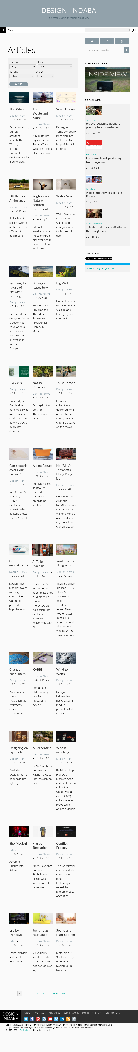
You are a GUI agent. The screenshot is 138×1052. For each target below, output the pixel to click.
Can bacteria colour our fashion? (18, 469)
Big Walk (62, 283)
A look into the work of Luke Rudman (104, 194)
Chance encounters (17, 671)
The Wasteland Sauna (40, 113)
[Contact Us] (74, 1019)
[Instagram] (44, 1019)
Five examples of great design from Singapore (104, 160)
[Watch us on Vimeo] (56, 1019)
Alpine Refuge (42, 465)
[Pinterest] (38, 1019)
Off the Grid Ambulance (18, 198)
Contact (40, 1012)
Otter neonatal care (19, 563)
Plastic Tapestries (40, 845)
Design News (18, 115)
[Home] (69, 12)
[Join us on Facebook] (107, 41)
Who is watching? (63, 750)
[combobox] (107, 30)
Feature (14, 62)
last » (64, 993)
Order (39, 71)
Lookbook (91, 189)
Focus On (91, 154)
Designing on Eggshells (18, 750)
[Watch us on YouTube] (50, 1019)
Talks (12, 849)
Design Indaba (26, 1030)
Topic (41, 62)
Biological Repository (40, 285)
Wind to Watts (62, 671)
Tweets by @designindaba (101, 268)
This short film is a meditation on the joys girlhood (106, 229)
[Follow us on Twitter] (92, 41)
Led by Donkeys (15, 932)
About (28, 1012)
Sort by (13, 71)
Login (85, 1012)
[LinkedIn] (62, 1019)
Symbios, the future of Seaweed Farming (18, 289)
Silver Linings (65, 109)
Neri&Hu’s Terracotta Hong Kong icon (64, 472)
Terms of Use (112, 1012)
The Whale (17, 109)
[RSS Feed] (68, 1019)
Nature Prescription (41, 384)
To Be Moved (65, 382)
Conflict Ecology (61, 845)
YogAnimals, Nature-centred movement (41, 202)
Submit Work (71, 1012)
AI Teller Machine (38, 563)
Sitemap (96, 1012)
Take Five (91, 120)
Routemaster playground (65, 563)
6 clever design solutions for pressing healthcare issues (103, 125)
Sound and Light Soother (65, 932)
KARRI (37, 669)
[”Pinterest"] (122, 41)
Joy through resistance (41, 932)
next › (55, 993)
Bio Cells (15, 382)
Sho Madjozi (18, 843)
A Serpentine (42, 748)
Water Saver (65, 196)
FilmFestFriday (94, 223)
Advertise (54, 1012)
